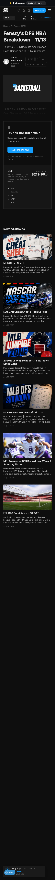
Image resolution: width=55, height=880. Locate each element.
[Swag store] (24, 10)
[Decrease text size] (37, 59)
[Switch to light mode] (18, 10)
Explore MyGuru (36, 3)
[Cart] (29, 10)
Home (5, 26)
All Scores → (46, 18)
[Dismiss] (42, 868)
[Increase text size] (43, 59)
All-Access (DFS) (18, 26)
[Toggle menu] (49, 10)
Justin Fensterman (17, 59)
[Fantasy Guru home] (5, 10)
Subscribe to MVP (20, 150)
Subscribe (39, 10)
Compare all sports (15, 156)
